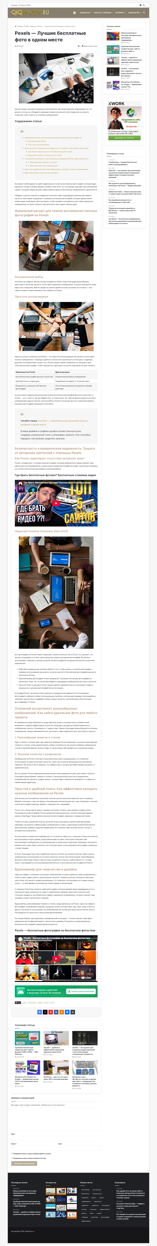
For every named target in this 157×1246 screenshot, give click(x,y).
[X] (45, 1012)
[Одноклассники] (61, 1012)
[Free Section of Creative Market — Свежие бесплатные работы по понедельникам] (51, 1215)
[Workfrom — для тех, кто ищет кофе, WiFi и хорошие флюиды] (56, 1067)
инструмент (106, 1205)
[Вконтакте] (56, 1012)
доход (101, 1197)
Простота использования (38, 145)
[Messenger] (67, 1012)
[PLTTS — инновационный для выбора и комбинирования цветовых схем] (72, 1190)
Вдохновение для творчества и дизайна (41, 173)
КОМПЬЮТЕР (133, 13)
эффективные (86, 1221)
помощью (93, 1209)
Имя (13, 1134)
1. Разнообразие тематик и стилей (42, 162)
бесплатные (32, 1002)
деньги (94, 1197)
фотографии (105, 1217)
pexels (24, 1002)
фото (52, 1002)
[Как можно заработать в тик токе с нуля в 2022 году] (61, 1214)
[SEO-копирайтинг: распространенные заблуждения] (72, 1215)
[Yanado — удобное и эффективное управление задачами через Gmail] (56, 1038)
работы (83, 1213)
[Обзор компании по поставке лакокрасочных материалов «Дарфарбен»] (113, 36)
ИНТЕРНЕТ (119, 13)
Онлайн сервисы (30, 26)
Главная (19, 26)
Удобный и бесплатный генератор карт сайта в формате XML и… (130, 48)
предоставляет (105, 1209)
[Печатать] (72, 1012)
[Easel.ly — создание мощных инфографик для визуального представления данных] (72, 1199)
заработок (95, 1205)
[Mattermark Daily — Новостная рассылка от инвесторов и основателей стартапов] (61, 1198)
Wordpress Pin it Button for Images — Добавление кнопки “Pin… (131, 84)
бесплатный (97, 1190)
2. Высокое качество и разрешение (43, 166)
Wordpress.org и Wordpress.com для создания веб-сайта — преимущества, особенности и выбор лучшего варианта (84, 1081)
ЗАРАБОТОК (85, 13)
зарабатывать (86, 1201)
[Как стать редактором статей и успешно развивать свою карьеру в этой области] (51, 1199)
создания (84, 1217)
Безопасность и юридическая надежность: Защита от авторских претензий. (57, 148)
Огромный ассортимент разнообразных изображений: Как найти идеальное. (57, 159)
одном (46, 1002)
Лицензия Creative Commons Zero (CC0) (45, 155)
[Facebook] (39, 1012)
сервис (99, 1213)
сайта (91, 1213)
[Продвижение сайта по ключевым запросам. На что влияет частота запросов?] (51, 1191)
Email (14, 1144)
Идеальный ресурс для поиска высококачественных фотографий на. (53, 138)
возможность (97, 1194)
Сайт (60, 1144)
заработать (98, 1201)
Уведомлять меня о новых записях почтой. (29, 1158)
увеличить (94, 1217)
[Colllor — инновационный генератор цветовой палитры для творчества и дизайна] (61, 1207)
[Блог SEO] (30, 12)
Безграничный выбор (37, 141)
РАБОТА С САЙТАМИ (102, 13)
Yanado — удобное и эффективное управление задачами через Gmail (54, 1050)
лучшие (40, 1002)
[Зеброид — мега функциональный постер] (61, 1191)
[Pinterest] (50, 1012)
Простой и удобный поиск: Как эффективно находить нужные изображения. (56, 169)
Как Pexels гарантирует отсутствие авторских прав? (50, 152)
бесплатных (85, 1194)
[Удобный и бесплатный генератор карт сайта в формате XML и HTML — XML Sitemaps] (27, 1038)
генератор (84, 1197)
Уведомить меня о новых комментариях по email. (32, 1154)
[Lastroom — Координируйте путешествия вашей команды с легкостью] (51, 1206)
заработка (84, 1205)
